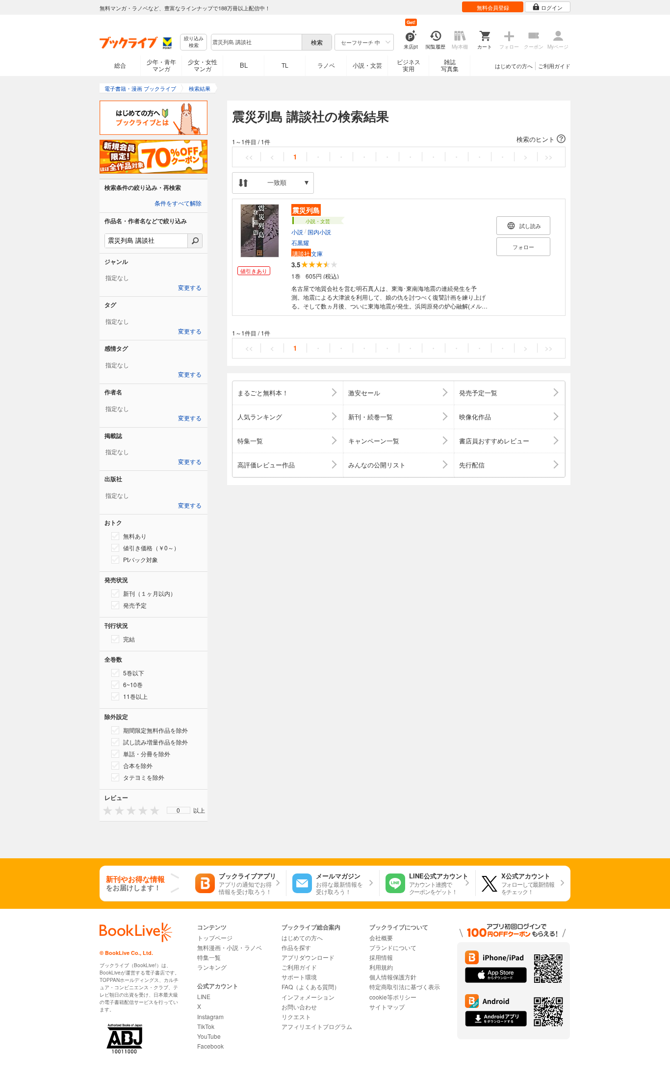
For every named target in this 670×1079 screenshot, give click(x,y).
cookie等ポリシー (392, 997)
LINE (203, 996)
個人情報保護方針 (392, 977)
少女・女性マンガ (202, 65)
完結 (129, 639)
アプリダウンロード (308, 957)
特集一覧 (209, 957)
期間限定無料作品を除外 (155, 730)
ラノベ (326, 65)
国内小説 (319, 232)
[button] (399, 139)
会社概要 (381, 937)
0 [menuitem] (178, 810)
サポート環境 (299, 977)
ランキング (212, 967)
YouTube (209, 1036)
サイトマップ (387, 1006)
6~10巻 (133, 684)
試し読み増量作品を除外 (155, 742)
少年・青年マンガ (161, 65)
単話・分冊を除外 (146, 753)
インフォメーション (308, 997)
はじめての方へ (514, 66)
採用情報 (381, 957)
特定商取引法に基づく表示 (404, 986)
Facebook (210, 1046)
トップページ (214, 937)
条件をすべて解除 (178, 203)
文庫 (307, 253)
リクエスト (296, 1016)
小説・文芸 (367, 65)
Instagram (210, 1016)
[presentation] (105, 810)
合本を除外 (138, 765)
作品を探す (296, 947)
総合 (120, 65)
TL (285, 65)
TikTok (205, 1026)
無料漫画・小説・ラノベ (229, 947)
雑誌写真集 (450, 65)
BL (244, 65)
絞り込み (194, 42)
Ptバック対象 (140, 559)
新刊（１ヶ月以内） (149, 593)
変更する (190, 287)
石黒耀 (300, 242)
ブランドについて (392, 947)
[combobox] (256, 42)
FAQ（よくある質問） (311, 986)
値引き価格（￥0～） (151, 547)
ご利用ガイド (554, 66)
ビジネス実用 (408, 65)
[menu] (178, 810)
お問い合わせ (299, 1006)
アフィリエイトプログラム (317, 1026)
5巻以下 (133, 672)
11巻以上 (135, 696)
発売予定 (135, 605)
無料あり (135, 536)
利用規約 (381, 967)
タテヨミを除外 (143, 777)
